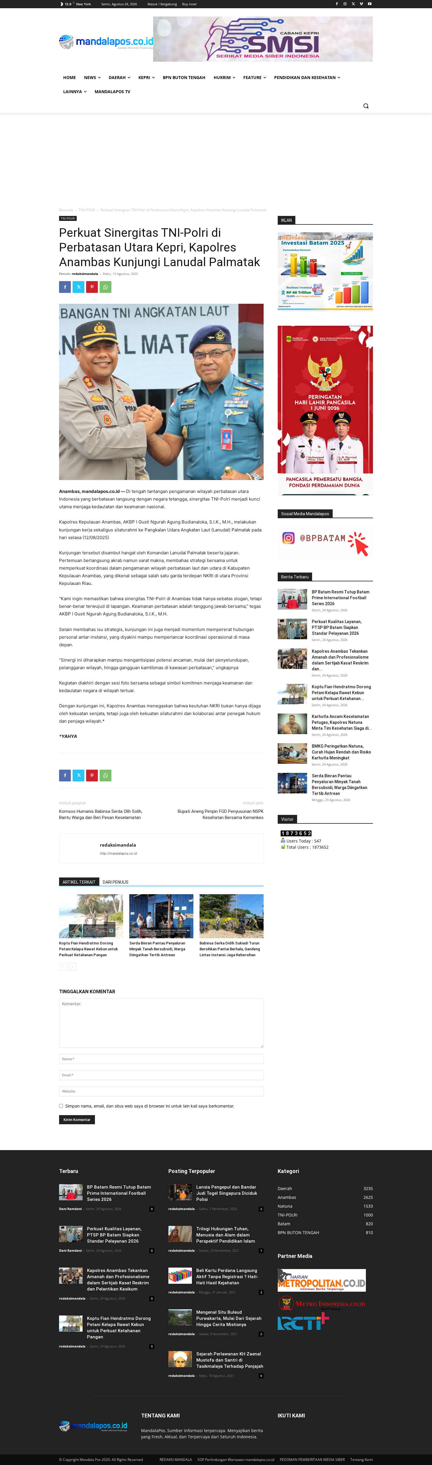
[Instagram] (345, 4)
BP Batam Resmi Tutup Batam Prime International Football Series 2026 (340, 598)
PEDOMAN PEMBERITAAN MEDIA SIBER (312, 1459)
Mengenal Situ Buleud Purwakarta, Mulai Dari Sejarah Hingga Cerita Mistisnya (229, 1318)
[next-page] (72, 966)
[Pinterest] (92, 287)
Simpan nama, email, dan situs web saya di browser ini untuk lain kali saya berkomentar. (149, 1105)
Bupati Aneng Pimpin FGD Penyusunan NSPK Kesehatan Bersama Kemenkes (221, 814)
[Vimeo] (361, 4)
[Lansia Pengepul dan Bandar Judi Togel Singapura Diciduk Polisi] (180, 1192)
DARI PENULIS (115, 882)
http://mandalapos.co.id (118, 853)
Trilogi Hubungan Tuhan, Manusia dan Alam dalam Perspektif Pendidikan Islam (225, 1235)
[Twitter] (353, 4)
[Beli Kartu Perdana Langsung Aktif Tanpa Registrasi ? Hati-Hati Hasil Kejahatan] (180, 1276)
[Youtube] (369, 4)
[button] (366, 106)
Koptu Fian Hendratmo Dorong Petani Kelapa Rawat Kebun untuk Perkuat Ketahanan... (341, 692)
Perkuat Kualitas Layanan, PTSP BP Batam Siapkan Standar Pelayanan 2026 (336, 627)
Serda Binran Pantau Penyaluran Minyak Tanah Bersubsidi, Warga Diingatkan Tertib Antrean (157, 949)
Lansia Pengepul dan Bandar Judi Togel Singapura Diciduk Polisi (226, 1193)
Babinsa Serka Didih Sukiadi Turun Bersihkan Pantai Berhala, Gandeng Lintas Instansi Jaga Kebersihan (230, 949)
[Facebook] (337, 4)
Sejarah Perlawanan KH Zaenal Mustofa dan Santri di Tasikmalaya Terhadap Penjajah (229, 1360)
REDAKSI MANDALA (176, 1459)
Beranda (66, 209)
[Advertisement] (216, 157)
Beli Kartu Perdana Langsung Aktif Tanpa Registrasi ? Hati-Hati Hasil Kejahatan (227, 1277)
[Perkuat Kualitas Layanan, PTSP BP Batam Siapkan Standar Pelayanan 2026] (292, 629)
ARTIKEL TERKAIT (79, 882)
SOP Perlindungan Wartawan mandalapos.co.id (235, 1459)
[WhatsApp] (105, 287)
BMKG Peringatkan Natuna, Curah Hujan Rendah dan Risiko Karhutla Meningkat (341, 752)
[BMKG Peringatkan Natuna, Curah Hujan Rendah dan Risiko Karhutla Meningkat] (292, 753)
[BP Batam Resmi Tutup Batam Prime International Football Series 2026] (292, 599)
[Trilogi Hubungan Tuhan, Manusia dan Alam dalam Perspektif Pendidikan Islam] (180, 1234)
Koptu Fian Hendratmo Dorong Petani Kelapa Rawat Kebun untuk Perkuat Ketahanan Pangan (88, 949)
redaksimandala (85, 273)
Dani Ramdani (70, 1208)
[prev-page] (62, 966)
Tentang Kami (361, 1459)
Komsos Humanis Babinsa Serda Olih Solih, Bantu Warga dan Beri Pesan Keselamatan (100, 814)
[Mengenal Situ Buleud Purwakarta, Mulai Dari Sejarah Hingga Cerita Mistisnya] (180, 1317)
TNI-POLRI (87, 209)
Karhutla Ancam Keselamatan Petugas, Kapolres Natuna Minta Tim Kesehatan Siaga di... (342, 722)
